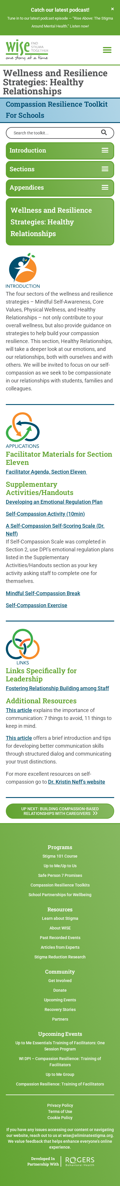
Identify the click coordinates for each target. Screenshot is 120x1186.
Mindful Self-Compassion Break (43, 593)
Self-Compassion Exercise (36, 605)
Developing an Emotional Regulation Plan (54, 502)
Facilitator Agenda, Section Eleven (46, 472)
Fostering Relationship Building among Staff (57, 688)
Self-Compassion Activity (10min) (45, 514)
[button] (107, 50)
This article (19, 710)
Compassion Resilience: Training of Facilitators (60, 1084)
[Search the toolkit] (60, 132)
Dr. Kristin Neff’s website (76, 782)
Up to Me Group (60, 1074)
